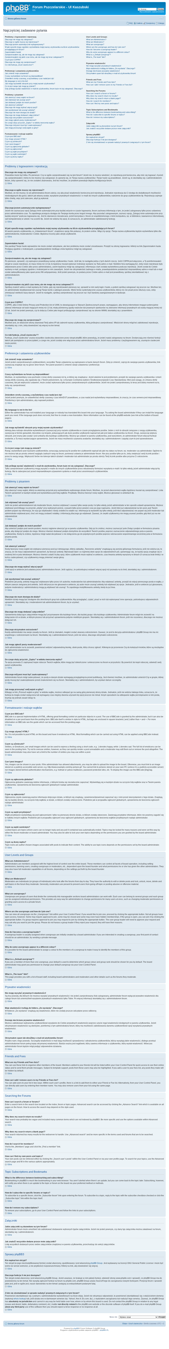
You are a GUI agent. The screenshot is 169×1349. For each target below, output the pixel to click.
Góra (9, 183)
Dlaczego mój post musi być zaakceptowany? (23, 125)
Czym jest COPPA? (13, 60)
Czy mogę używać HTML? (15, 139)
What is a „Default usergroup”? (98, 55)
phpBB (76, 1328)
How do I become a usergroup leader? (101, 49)
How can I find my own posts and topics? (102, 103)
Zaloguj (161, 23)
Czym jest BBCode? (13, 136)
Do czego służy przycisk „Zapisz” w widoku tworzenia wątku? (30, 123)
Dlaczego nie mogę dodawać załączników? (22, 115)
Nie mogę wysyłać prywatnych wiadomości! (103, 66)
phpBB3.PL (104, 1330)
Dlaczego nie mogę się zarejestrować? (20, 62)
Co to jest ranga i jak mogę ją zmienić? (20, 86)
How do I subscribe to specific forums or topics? (105, 115)
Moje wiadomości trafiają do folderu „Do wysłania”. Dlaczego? (110, 68)
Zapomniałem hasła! (13, 52)
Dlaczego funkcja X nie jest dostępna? (101, 140)
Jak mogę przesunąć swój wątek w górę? (21, 128)
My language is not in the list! (16, 81)
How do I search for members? (98, 101)
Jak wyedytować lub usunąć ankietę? (20, 110)
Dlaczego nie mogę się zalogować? (19, 39)
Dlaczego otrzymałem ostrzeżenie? (19, 118)
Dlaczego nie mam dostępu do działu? (20, 112)
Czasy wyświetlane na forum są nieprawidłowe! (24, 76)
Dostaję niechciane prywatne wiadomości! (103, 71)
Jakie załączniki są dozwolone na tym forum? (104, 126)
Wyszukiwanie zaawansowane (151, 12)
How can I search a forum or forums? (101, 93)
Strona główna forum (17, 19)
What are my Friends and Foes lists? (101, 82)
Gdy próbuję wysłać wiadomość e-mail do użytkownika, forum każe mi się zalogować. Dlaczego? (44, 89)
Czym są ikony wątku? (14, 157)
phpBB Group (96, 1263)
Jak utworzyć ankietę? (14, 105)
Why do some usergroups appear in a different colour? (108, 52)
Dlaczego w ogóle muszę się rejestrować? (22, 42)
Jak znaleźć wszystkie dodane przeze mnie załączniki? (108, 128)
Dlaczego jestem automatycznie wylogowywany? (24, 44)
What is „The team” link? (96, 57)
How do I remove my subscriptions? (100, 117)
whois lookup (19, 1299)
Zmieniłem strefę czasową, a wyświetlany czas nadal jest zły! (29, 78)
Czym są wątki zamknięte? (16, 154)
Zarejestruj (150, 23)
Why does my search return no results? (102, 96)
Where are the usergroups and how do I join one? (106, 47)
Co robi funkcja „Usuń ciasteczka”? (19, 65)
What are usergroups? (95, 44)
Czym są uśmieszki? (13, 141)
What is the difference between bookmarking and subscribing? (111, 112)
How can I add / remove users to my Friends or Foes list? (109, 85)
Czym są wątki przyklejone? (16, 152)
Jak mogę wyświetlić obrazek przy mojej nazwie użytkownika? (30, 84)
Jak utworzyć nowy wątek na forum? (19, 97)
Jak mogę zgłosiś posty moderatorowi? (20, 120)
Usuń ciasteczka (135, 1323)
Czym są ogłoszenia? (13, 149)
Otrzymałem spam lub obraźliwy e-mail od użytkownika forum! (111, 73)
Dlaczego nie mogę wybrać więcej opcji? (21, 107)
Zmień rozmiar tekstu (161, 17)
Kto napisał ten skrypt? (95, 137)
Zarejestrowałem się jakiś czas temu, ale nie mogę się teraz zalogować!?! (34, 57)
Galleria (139, 23)
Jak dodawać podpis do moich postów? (20, 102)
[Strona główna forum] (18, 8)
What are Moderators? (95, 42)
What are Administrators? (96, 39)
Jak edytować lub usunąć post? (17, 100)
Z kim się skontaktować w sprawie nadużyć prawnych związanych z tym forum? (118, 142)
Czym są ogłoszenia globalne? (17, 147)
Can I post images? (12, 144)
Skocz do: (113, 1317)
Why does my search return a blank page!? (103, 98)
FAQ (131, 23)
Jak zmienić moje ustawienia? (17, 73)
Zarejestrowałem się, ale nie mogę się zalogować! (25, 55)
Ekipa (124, 1323)
